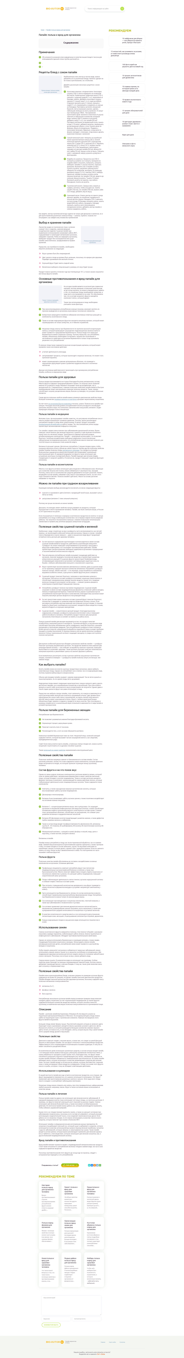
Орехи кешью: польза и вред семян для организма (50, 91)
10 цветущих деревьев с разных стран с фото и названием (131, 124)
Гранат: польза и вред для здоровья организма (50, 301)
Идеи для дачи (128, 135)
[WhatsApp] (100, 1165)
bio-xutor (54, 8)
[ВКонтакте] (92, 1165)
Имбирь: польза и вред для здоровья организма (93, 1261)
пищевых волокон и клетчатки (65, 399)
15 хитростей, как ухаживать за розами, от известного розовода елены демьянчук (126, 53)
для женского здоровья (70, 450)
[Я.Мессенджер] (89, 1165)
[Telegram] (97, 1165)
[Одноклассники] (94, 1165)
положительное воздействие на (50, 424)
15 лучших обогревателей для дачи (132, 111)
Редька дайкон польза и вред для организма (70, 1260)
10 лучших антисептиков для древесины (131, 76)
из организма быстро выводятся (60, 404)
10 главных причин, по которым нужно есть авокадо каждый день (130, 89)
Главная (103, 1342)
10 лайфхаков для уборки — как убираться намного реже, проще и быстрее (132, 40)
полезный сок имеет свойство (54, 750)
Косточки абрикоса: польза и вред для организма (94, 1226)
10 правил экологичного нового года (131, 101)
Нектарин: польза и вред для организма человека (47, 1188)
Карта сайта (112, 1342)
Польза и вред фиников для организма (92, 241)
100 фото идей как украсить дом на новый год (132, 65)
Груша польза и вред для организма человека (93, 1190)
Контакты (122, 1342)
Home (42, 30)
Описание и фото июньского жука (129, 145)
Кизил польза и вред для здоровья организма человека (48, 1262)
